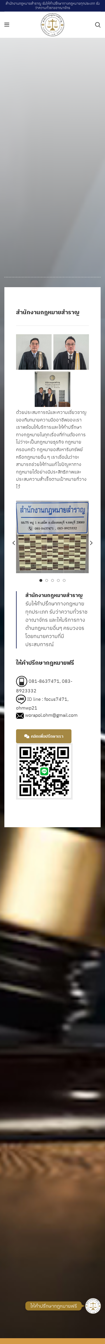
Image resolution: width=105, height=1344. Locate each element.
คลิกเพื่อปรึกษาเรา (47, 736)
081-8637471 (44, 681)
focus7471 (55, 699)
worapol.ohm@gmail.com (51, 715)
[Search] (98, 25)
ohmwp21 (26, 708)
